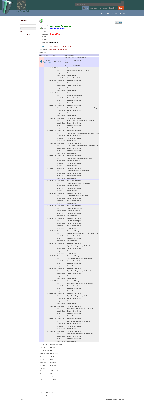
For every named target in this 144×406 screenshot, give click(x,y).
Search (85, 8)
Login (121, 8)
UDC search (23, 32)
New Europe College (24, 11)
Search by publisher (25, 34)
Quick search (23, 20)
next (120, 22)
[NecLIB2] (21, 9)
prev (117, 22)
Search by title (24, 23)
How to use (103, 8)
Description (113, 8)
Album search (24, 29)
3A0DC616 (47, 63)
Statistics (93, 8)
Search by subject (25, 26)
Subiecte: (43, 46)
